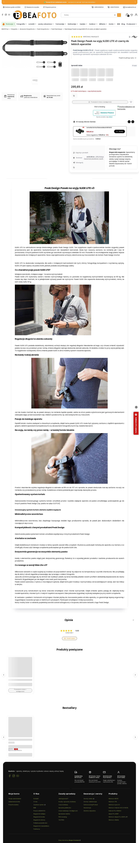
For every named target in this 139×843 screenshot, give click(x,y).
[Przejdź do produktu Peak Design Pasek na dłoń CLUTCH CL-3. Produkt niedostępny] (20, 669)
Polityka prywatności (40, 823)
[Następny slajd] (132, 121)
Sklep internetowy (68, 840)
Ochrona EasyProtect (91, 805)
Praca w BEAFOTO (39, 811)
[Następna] (135, 2)
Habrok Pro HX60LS (115, 811)
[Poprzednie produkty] (4, 675)
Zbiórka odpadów (90, 811)
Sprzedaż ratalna (64, 814)
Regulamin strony (39, 820)
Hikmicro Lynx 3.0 (114, 805)
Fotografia (14, 29)
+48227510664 (114, 7)
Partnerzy (36, 829)
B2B (34, 808)
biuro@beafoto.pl (130, 7)
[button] (119, 15)
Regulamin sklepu (39, 814)
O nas (35, 802)
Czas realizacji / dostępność (68, 811)
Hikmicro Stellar (114, 820)
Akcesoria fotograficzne (27, 29)
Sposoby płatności (65, 808)
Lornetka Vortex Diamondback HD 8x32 (99, 127)
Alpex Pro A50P (114, 814)
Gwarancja (87, 808)
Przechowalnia (13, 805)
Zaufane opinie (38, 805)
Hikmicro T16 (113, 802)
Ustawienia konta (14, 802)
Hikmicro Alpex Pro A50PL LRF (118, 817)
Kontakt (36, 799)
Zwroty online (88, 799)
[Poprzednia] (4, 2)
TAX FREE (61, 820)
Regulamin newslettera (41, 826)
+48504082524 (99, 7)
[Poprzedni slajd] (129, 121)
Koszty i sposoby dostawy (67, 802)
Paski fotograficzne (43, 29)
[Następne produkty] (135, 675)
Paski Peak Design (56, 29)
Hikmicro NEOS (113, 799)
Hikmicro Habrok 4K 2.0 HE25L (118, 808)
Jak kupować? (63, 799)
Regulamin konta (39, 817)
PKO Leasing (63, 817)
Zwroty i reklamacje (90, 802)
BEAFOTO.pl (5, 29)
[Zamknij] (136, 407)
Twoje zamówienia (14, 799)
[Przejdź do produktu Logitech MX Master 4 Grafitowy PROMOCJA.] (20, 729)
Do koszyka (20, 755)
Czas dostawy (63, 805)
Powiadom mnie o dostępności (101, 102)
